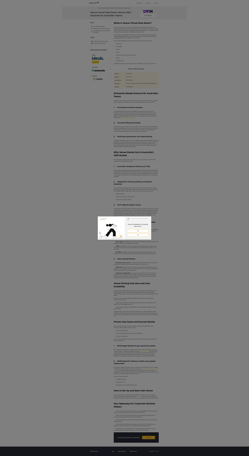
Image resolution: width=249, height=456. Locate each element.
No (138, 235)
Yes (138, 231)
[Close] (153, 214)
